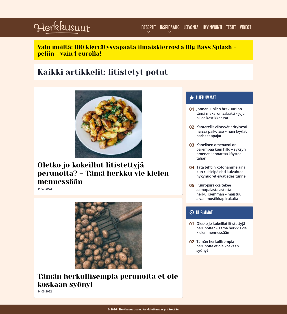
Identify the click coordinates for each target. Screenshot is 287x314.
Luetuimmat (206, 97)
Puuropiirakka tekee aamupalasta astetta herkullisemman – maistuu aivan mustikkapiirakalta (218, 192)
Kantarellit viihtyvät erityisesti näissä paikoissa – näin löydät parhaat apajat (221, 131)
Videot (245, 27)
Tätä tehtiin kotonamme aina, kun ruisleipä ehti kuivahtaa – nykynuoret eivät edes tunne (221, 172)
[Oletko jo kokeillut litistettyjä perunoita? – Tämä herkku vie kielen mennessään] (108, 124)
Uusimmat (204, 212)
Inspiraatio (170, 27)
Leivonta (191, 27)
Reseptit (148, 27)
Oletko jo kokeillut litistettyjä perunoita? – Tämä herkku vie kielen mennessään (103, 173)
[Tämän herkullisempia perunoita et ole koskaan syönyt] (108, 235)
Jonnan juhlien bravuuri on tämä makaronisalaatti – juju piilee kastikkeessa (220, 113)
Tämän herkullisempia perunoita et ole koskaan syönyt (107, 280)
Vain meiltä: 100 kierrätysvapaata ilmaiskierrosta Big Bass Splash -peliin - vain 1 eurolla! (136, 50)
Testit (231, 27)
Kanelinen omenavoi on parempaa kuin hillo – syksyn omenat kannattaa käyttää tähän (221, 151)
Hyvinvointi (212, 27)
